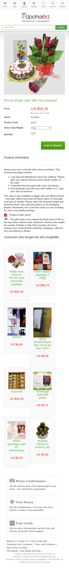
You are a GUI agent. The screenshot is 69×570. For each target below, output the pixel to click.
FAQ (43, 6)
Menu (5, 6)
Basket (62, 6)
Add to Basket (53, 145)
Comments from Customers (19, 544)
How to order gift (38, 541)
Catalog (34, 6)
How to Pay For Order (17, 548)
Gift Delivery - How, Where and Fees (24, 551)
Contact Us (23, 541)
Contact (53, 6)
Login (15, 6)
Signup (24, 6)
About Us (11, 541)
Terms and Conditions (45, 544)
